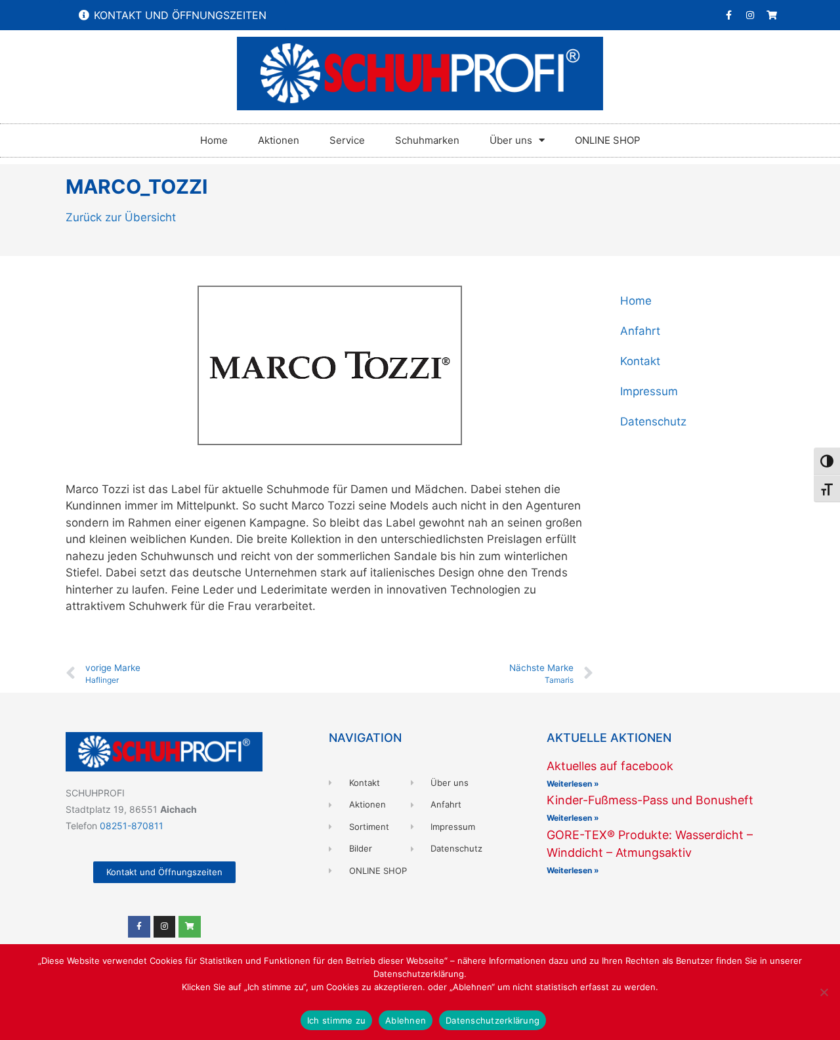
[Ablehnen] (823, 992)
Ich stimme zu (336, 1020)
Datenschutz (653, 421)
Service (347, 140)
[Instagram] (750, 15)
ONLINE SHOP (607, 140)
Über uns (511, 140)
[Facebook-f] (728, 15)
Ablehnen (405, 1020)
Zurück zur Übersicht (121, 217)
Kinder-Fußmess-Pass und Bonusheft (650, 800)
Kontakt (640, 361)
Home (214, 140)
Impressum (649, 391)
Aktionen (278, 140)
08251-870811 (131, 825)
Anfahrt (640, 330)
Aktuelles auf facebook (610, 766)
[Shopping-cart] (772, 15)
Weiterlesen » (573, 784)
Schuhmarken (427, 140)
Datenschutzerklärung (492, 1020)
